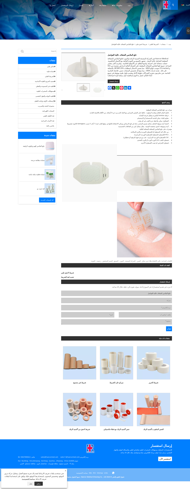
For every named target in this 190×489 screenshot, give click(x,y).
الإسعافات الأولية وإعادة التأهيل (44, 101)
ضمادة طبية (50, 71)
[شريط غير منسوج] (79, 361)
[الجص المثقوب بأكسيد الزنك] (153, 408)
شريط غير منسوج (79, 382)
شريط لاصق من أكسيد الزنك (79, 429)
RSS (94, 473)
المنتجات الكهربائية (48, 111)
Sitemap (100, 473)
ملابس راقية (50, 126)
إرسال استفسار (113, 81)
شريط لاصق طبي (141, 44)
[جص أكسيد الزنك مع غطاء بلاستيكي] (116, 408)
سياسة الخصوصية (82, 473)
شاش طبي (50, 66)
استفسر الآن (165, 458)
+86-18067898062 (24, 457)
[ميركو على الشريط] (116, 361)
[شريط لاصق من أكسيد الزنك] (79, 408)
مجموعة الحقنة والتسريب (46, 106)
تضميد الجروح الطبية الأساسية (44, 81)
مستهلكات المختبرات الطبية (45, 91)
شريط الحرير (153, 382)
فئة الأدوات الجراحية (47, 121)
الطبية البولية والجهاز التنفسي (45, 96)
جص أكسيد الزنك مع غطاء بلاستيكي (116, 429)
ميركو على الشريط (116, 382)
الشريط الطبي (154, 44)
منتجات (163, 44)
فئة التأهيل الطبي (48, 116)
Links (106, 473)
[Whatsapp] (113, 472)
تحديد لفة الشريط (67, 277)
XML (90, 473)
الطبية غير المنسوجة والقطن (45, 86)
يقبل (30, 484)
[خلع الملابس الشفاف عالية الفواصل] (83, 87)
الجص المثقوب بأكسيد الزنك (153, 429)
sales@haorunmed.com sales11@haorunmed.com (60, 457)
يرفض (39, 484)
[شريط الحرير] (153, 361)
